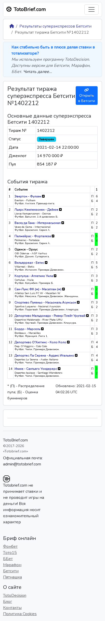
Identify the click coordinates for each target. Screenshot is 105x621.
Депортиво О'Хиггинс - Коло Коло (41, 342)
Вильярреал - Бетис (30, 263)
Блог (7, 601)
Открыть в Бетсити (86, 98)
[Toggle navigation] (91, 9)
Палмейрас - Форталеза (33, 236)
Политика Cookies (20, 614)
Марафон (12, 565)
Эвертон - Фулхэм (28, 196)
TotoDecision (14, 595)
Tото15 (10, 552)
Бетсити (11, 571)
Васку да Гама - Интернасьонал (38, 223)
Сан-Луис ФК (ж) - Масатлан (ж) (38, 289)
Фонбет (10, 546)
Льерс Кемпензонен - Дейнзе (37, 210)
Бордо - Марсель (28, 329)
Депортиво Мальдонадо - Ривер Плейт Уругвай (50, 316)
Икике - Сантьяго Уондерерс (36, 369)
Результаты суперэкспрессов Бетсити (55, 26)
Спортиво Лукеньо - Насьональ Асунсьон (46, 302)
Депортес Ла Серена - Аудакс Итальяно (45, 355)
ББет (8, 559)
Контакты (12, 608)
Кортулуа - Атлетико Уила (34, 276)
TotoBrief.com (15, 440)
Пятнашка (12, 577)
